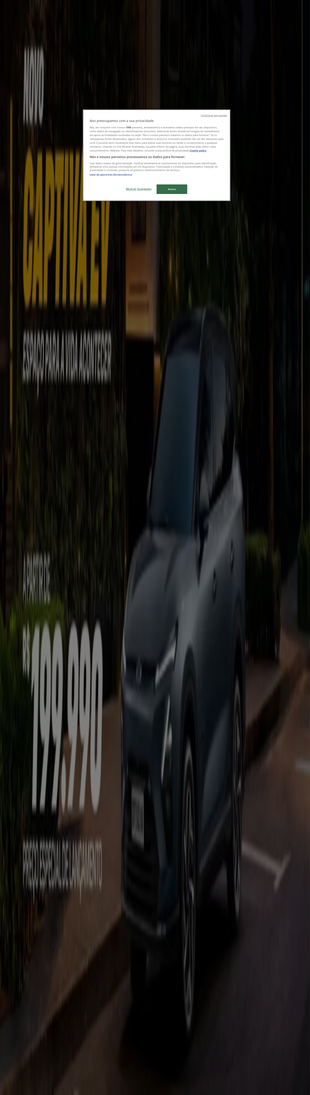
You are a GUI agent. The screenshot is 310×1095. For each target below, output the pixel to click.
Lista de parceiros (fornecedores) (111, 174)
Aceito (172, 189)
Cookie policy (198, 150)
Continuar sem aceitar (214, 115)
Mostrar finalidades (139, 189)
